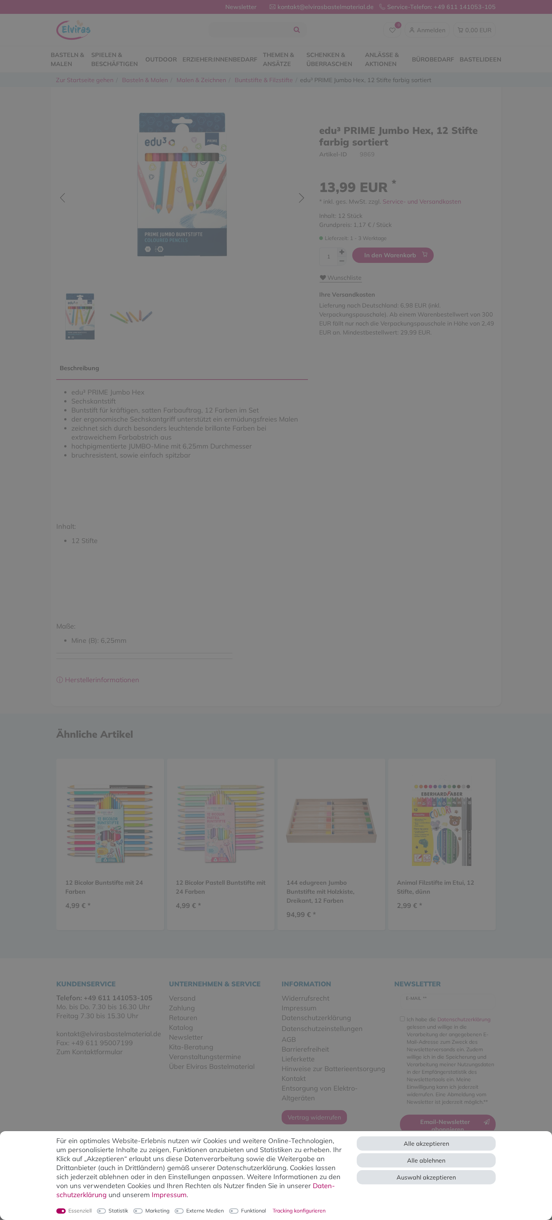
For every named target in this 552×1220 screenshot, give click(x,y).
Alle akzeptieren (426, 1143)
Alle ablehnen (426, 1160)
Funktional (253, 1210)
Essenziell (80, 1210)
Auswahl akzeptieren (426, 1177)
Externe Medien (205, 1210)
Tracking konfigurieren (299, 1210)
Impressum (169, 1194)
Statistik (118, 1210)
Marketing (157, 1210)
